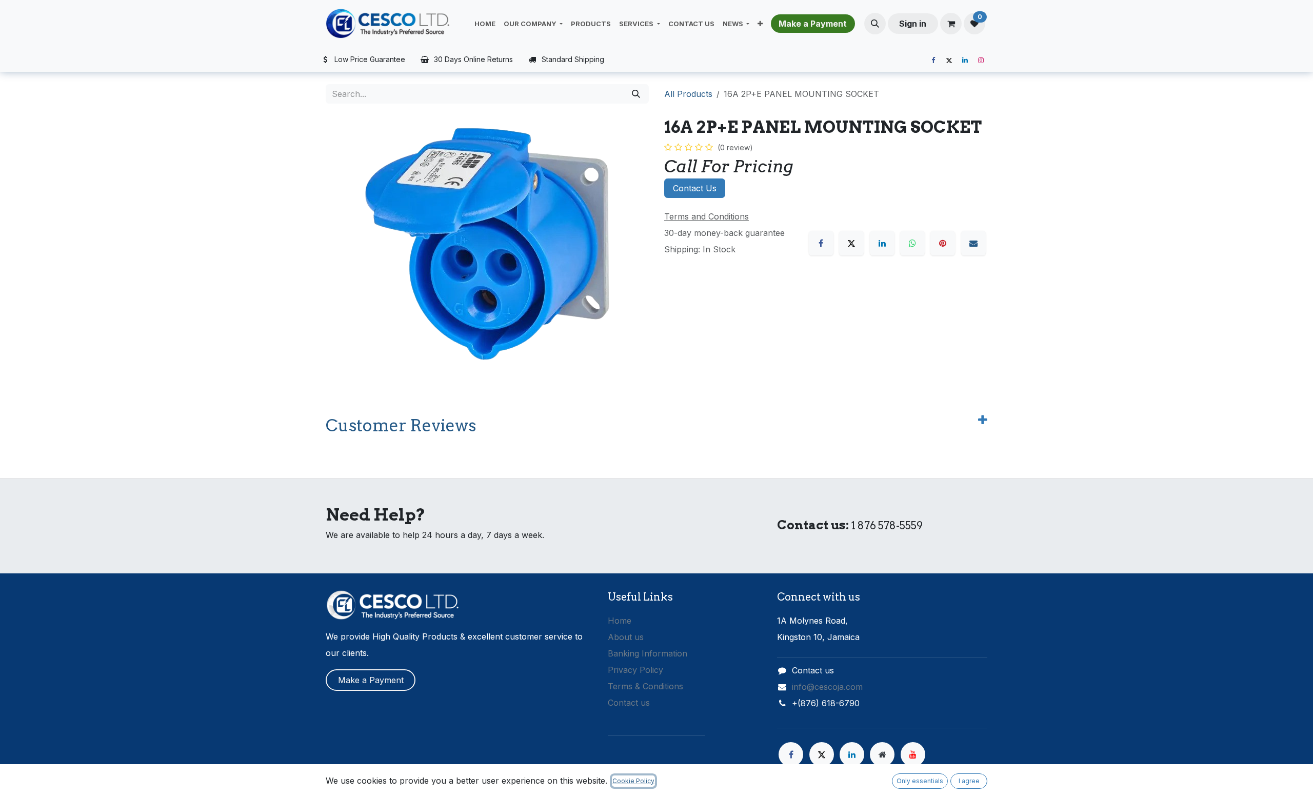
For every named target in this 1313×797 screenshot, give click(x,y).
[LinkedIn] (964, 60)
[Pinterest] (942, 243)
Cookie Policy (633, 781)
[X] (949, 60)
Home (619, 620)
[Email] (973, 243)
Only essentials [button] (920, 781)
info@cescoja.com (827, 687)
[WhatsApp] (912, 243)
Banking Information (647, 653)
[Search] (636, 94)
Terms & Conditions (645, 686)
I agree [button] (969, 781)
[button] (875, 23)
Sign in (912, 23)
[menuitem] (485, 23)
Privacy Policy (635, 670)
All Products (688, 94)
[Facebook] (933, 60)
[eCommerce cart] (951, 23)
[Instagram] (980, 60)
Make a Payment (371, 680)
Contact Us (695, 188)
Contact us (629, 703)
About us (626, 637)
